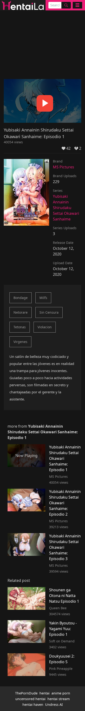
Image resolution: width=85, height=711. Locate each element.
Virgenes (20, 341)
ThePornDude (26, 693)
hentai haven (32, 704)
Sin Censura (49, 312)
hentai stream (58, 699)
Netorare (20, 312)
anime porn (60, 693)
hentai (44, 693)
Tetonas (19, 327)
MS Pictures (63, 167)
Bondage (20, 297)
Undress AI (54, 704)
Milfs (43, 297)
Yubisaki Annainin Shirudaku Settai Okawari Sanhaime (66, 208)
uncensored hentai (30, 699)
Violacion (45, 327)
